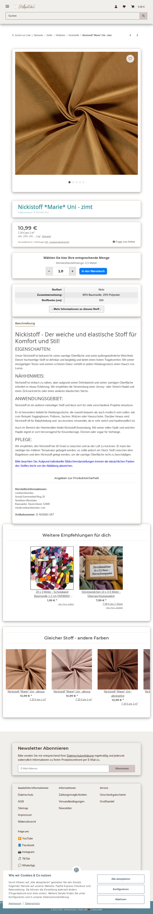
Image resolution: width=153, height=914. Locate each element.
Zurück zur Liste (23, 35)
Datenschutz (32, 903)
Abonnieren (122, 768)
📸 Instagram (26, 851)
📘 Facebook (26, 845)
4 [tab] (80, 182)
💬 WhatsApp (26, 865)
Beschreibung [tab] (25, 323)
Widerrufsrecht (27, 821)
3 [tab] (76, 182)
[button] (116, 6)
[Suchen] (143, 16)
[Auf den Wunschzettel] (130, 59)
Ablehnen (120, 899)
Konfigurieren (121, 889)
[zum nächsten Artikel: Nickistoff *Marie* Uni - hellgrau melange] (137, 35)
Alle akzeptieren (120, 878)
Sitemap (23, 808)
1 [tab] (69, 182)
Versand (46, 236)
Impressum (15, 903)
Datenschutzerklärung (80, 755)
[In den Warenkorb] (15, 47)
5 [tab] (83, 182)
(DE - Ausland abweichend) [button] (57, 242)
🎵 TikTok (24, 858)
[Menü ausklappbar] (7, 5)
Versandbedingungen (71, 801)
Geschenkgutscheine (113, 794)
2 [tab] (73, 182)
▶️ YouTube (25, 838)
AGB (21, 801)
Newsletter (65, 808)
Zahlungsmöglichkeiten (73, 794)
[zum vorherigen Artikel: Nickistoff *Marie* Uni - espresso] (130, 35)
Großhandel (107, 801)
